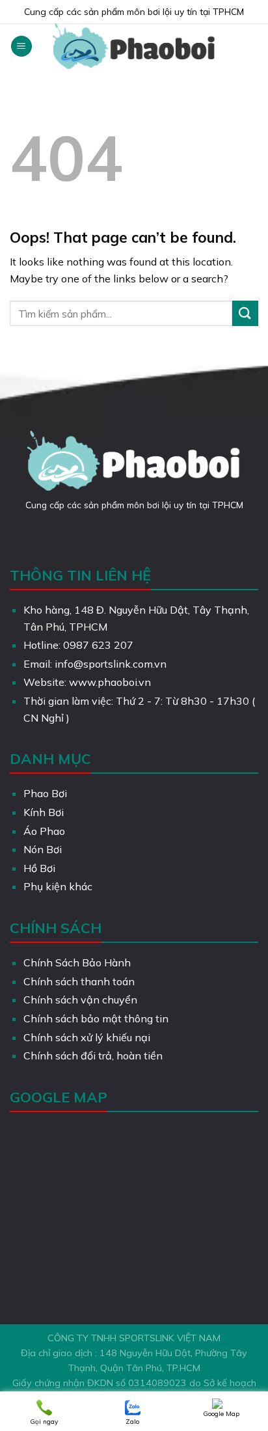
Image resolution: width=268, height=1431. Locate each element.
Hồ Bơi (39, 868)
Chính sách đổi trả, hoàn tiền (93, 1055)
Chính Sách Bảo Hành (77, 962)
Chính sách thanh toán (79, 981)
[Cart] (251, 46)
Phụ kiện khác (57, 886)
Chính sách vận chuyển (80, 999)
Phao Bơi (45, 793)
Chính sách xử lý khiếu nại (86, 1037)
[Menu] (21, 46)
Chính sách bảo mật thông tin (95, 1018)
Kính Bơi (43, 812)
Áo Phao (44, 831)
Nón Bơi (42, 849)
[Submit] (245, 313)
